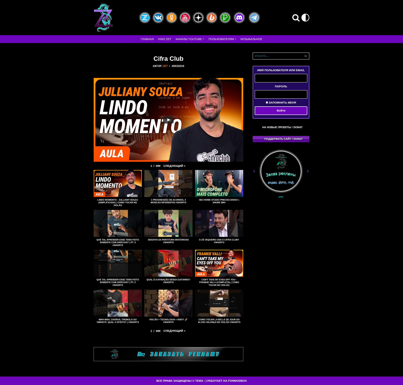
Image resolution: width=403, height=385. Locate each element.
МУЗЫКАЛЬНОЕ (251, 39)
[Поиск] (296, 18)
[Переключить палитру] (305, 18)
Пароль (281, 86)
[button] (203, 39)
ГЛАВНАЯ (147, 39)
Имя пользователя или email (281, 70)
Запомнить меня (282, 102)
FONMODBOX (237, 380)
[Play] (168, 120)
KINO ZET (164, 39)
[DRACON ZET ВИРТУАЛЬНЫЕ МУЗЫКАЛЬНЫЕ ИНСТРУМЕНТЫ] (103, 17)
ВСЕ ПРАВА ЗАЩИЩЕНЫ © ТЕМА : (180, 380)
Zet (165, 66)
